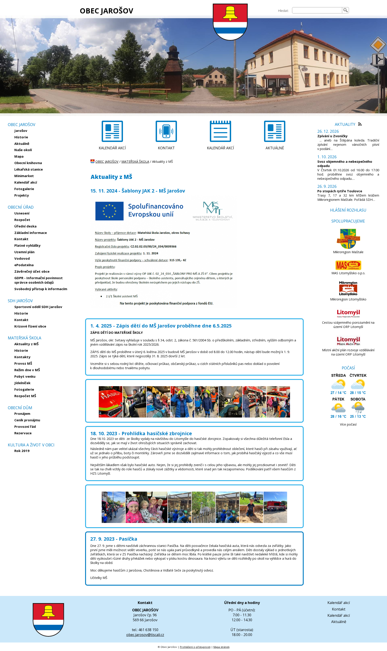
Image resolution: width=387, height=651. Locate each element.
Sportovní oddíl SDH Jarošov (38, 306)
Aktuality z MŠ (26, 344)
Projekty (21, 195)
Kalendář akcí (25, 182)
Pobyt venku (24, 376)
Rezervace (23, 433)
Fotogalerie (24, 188)
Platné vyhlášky (27, 245)
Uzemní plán (24, 252)
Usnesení (21, 213)
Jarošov (20, 130)
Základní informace (30, 232)
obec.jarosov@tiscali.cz (145, 634)
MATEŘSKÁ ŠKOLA (135, 161)
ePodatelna (24, 265)
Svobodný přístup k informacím (40, 289)
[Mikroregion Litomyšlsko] (348, 295)
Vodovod (22, 258)
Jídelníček (22, 383)
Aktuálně (21, 143)
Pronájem (22, 413)
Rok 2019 (22, 450)
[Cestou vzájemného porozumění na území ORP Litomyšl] (348, 318)
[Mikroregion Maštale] (348, 248)
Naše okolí (23, 150)
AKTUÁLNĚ (275, 148)
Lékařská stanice (28, 169)
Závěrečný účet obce (31, 271)
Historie (21, 137)
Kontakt (21, 239)
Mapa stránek (221, 647)
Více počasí (348, 424)
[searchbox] (317, 10)
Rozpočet (22, 219)
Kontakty (22, 357)
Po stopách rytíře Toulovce (339, 191)
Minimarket (24, 175)
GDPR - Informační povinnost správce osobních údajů (38, 280)
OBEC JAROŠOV (106, 10)
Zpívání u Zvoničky (332, 136)
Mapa (19, 156)
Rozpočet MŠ (25, 396)
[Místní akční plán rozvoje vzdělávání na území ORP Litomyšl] (348, 346)
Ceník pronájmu (27, 420)
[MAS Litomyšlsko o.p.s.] (348, 269)
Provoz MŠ (23, 363)
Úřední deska (25, 226)
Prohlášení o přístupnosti (195, 647)
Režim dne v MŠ (27, 370)
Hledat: (283, 11)
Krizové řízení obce (30, 326)
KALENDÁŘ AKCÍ (112, 148)
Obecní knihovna (28, 163)
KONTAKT (166, 148)
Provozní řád (25, 426)
